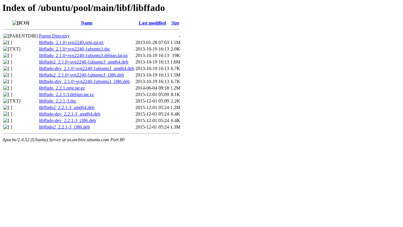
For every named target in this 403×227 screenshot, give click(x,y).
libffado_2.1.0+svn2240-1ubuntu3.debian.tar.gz (83, 55)
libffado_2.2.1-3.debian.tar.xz (66, 94)
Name (87, 22)
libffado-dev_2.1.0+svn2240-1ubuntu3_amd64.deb (86, 68)
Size (175, 22)
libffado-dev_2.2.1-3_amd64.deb (69, 113)
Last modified (152, 22)
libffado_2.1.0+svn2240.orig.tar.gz (71, 42)
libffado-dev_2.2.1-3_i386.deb (67, 120)
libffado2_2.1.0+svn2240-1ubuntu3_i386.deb (81, 74)
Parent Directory (54, 35)
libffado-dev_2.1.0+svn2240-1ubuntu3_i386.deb (84, 81)
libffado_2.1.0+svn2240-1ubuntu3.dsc (74, 48)
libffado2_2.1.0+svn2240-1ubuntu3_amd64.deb (83, 61)
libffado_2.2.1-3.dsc (57, 100)
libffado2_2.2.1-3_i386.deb (64, 126)
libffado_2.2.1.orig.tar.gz (62, 87)
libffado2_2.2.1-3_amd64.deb (66, 107)
